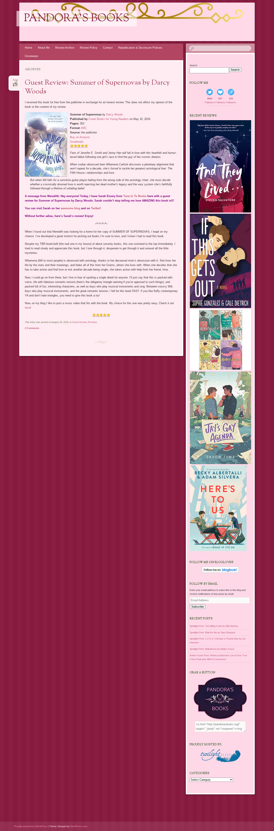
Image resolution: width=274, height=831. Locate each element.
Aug (15, 81)
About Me (44, 47)
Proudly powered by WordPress (30, 826)
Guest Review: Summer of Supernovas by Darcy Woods (97, 87)
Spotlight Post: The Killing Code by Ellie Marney (214, 626)
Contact (108, 47)
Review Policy (88, 47)
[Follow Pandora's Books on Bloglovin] (220, 572)
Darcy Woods (114, 114)
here (27, 307)
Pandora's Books (76, 18)
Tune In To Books (134, 196)
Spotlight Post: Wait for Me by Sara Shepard (212, 632)
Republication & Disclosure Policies (140, 47)
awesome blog (70, 208)
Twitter (95, 208)
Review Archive (64, 47)
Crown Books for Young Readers (108, 119)
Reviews (92, 322)
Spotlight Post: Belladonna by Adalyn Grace (212, 649)
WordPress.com (78, 826)
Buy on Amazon (80, 137)
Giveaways (32, 56)
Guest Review (79, 322)
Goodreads (76, 141)
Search (193, 65)
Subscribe (197, 606)
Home (28, 47)
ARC (84, 128)
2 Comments (32, 328)
